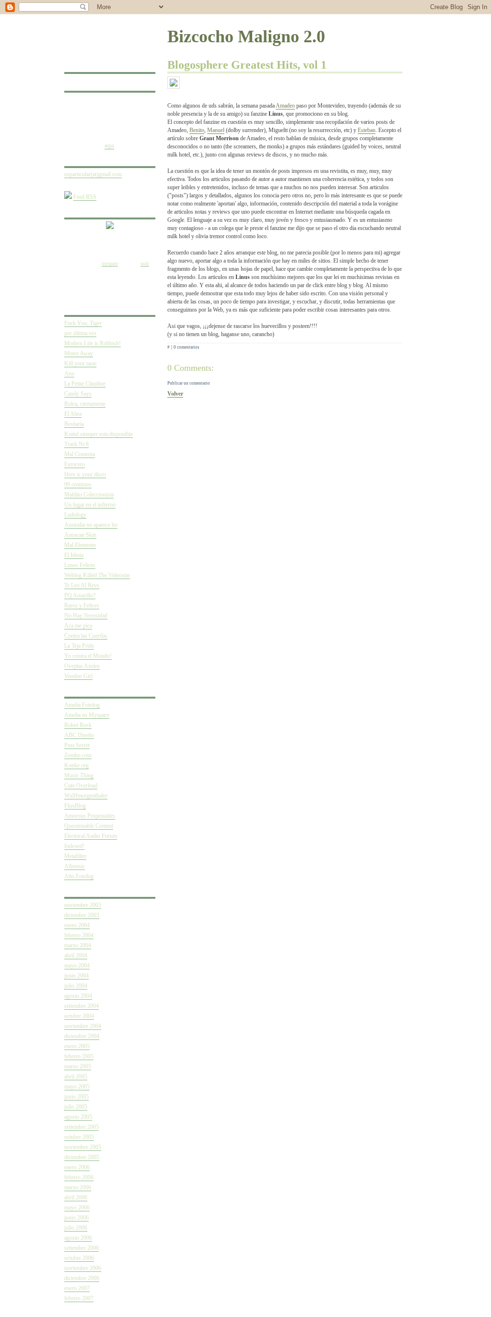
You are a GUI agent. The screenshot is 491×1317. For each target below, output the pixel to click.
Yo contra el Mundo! (88, 655)
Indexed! (74, 846)
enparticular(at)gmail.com (93, 174)
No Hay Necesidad (85, 615)
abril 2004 (75, 955)
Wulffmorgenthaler (85, 795)
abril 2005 (75, 1076)
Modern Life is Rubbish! (92, 343)
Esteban (366, 130)
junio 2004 (76, 975)
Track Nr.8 (76, 444)
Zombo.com (78, 755)
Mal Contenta (79, 454)
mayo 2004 (77, 965)
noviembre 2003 (82, 905)
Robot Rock (78, 725)
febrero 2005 (79, 1056)
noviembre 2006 (82, 1268)
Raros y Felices (81, 605)
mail (144, 263)
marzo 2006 (77, 1187)
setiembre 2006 (81, 1248)
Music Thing (79, 775)
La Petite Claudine (84, 383)
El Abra (73, 414)
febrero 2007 (79, 1298)
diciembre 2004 (81, 1036)
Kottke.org (76, 765)
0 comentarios (186, 347)
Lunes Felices (79, 565)
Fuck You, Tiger (83, 323)
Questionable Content (88, 825)
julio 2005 (75, 1106)
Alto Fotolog (79, 876)
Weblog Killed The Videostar (97, 575)
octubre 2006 (79, 1258)
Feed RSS (84, 196)
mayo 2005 (77, 1086)
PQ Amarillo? (79, 595)
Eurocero (74, 464)
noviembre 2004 (82, 1026)
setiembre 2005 (81, 1127)
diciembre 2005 (81, 1157)
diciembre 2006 (81, 1278)
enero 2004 (77, 925)
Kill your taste (80, 363)
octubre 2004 (79, 1016)
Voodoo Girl (78, 676)
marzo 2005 (77, 1066)
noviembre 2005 (82, 1147)
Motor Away (78, 353)
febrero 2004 (79, 935)
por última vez (80, 333)
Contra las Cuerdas (85, 635)
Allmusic (74, 866)
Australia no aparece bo (90, 524)
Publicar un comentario (188, 383)
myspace (110, 263)
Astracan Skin (80, 535)
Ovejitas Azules (82, 666)
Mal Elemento (80, 545)
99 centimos (78, 484)
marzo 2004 (77, 945)
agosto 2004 (78, 995)
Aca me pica (78, 625)
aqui (109, 145)
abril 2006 (75, 1197)
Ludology (75, 514)
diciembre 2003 (81, 915)
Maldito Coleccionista (89, 494)
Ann (69, 373)
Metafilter (75, 856)
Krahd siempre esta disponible (98, 434)
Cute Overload (80, 785)
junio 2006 (76, 1217)
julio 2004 (75, 985)
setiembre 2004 (81, 1006)
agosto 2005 (78, 1116)
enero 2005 (77, 1046)
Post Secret (77, 745)
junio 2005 (76, 1096)
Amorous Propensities (89, 815)
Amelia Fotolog (82, 704)
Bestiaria (74, 424)
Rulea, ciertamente (84, 403)
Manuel (215, 130)
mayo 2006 (77, 1207)
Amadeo (285, 105)
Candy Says (78, 393)
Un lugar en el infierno (90, 504)
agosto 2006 (78, 1237)
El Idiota (73, 555)
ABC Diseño (79, 735)
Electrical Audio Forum (90, 836)
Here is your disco (85, 474)
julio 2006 (75, 1227)
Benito (196, 130)
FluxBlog (75, 805)
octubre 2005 (79, 1137)
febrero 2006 (79, 1177)
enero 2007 (77, 1288)
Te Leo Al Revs (81, 585)
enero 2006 (77, 1167)
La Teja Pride (79, 645)
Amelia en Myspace (86, 715)
